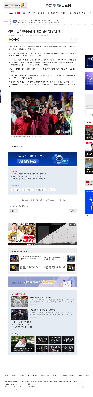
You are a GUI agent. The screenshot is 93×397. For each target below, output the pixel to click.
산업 (70, 13)
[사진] (19, 301)
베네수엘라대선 (41, 190)
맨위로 (72, 211)
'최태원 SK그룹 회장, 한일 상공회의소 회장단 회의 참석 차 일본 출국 (22, 349)
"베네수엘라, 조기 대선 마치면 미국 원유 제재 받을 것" (29, 179)
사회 (47, 13)
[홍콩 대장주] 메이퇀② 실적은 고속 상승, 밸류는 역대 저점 (54, 267)
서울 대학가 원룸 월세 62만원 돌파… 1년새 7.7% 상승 (55, 340)
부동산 (84, 13)
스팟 (89, 122)
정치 (29, 13)
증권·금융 (77, 13)
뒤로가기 (14, 211)
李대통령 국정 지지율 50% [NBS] (22, 327)
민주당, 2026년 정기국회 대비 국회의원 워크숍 (68, 348)
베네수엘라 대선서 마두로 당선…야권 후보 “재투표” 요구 (29, 174)
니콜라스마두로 (27, 190)
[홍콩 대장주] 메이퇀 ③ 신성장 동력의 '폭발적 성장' (30, 267)
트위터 (15, 39)
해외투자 (63, 13)
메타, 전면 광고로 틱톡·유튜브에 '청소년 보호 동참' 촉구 (54, 258)
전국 (90, 13)
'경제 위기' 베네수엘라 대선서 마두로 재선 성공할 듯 (28, 176)
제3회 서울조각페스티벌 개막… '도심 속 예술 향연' (42, 339)
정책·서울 (36, 13)
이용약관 (80, 375)
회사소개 (6, 375)
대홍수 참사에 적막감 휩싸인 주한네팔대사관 (42, 348)
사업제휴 (22, 375)
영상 (16, 13)
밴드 (18, 39)
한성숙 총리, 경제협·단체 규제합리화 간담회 (68, 339)
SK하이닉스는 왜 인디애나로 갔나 (22, 322)
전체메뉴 (5, 13)
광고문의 (88, 375)
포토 (24, 13)
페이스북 (12, 39)
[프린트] (75, 39)
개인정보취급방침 (32, 375)
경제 (42, 13)
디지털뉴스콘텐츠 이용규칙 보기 (20, 206)
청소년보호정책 (45, 375)
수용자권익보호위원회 (68, 375)
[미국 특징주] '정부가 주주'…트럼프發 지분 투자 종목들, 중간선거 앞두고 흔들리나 (30, 258)
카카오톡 (10, 39)
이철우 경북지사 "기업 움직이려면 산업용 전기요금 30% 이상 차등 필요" (38, 21)
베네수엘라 (15, 190)
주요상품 (14, 375)
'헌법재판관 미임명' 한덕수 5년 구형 (42, 310)
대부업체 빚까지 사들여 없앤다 (21, 324)
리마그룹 (52, 190)
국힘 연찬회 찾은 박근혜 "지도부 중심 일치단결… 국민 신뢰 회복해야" (55, 348)
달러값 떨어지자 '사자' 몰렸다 (40, 297)
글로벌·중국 (55, 13)
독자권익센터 (55, 375)
